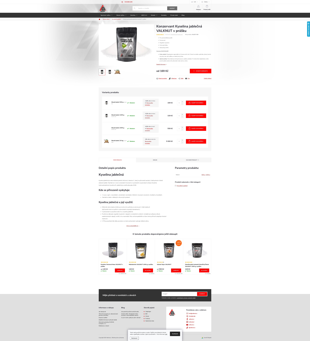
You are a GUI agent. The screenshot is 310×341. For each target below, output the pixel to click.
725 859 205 (192, 316)
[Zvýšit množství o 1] (182, 102)
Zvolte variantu (202, 71)
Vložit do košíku (197, 103)
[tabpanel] (113, 256)
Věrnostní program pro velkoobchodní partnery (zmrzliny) (108, 314)
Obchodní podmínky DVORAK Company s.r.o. (106, 322)
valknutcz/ (191, 322)
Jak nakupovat (102, 311)
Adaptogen (148, 311)
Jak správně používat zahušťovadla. (130, 311)
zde (166, 334)
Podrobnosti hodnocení (177, 34)
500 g (203, 175)
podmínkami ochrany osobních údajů (186, 298)
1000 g (208, 175)
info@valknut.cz (193, 313)
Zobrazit (120, 270)
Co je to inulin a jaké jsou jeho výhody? (131, 317)
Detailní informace (160, 64)
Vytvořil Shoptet (207, 337)
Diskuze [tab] (155, 160)
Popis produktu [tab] (117, 160)
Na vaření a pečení (182, 186)
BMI (146, 314)
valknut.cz (191, 319)
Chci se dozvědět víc (132, 226)
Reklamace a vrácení (104, 326)
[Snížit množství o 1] (182, 104)
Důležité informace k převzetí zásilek (108, 320)
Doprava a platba (103, 317)
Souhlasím (175, 334)
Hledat (172, 8)
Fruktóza (147, 318)
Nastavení (134, 338)
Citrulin (147, 316)
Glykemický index (149, 321)
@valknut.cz (192, 327)
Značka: (207, 78)
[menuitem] (106, 15)
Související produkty (191, 160)
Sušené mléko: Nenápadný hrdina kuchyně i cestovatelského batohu (129, 314)
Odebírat (202, 294)
